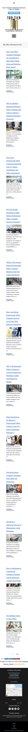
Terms (14, 726)
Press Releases (14, 728)
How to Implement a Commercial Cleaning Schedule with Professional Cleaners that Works (13, 574)
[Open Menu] (14, 36)
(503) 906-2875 (14, 13)
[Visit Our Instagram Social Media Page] (12, 709)
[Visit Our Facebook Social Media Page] (10, 709)
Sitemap (14, 723)
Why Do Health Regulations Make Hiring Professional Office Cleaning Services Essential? (13, 216)
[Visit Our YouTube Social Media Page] (18, 709)
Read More (9, 90)
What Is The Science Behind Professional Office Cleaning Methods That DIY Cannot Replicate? (13, 268)
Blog (12, 92)
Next (17, 654)
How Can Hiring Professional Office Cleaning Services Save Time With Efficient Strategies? (13, 318)
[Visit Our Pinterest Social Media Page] (15, 709)
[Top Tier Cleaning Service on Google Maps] (14, 696)
